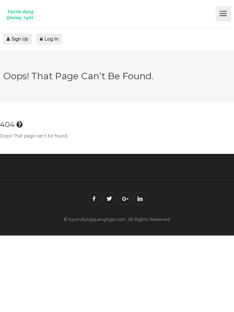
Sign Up (19, 39)
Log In (50, 39)
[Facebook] (94, 198)
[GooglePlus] (124, 198)
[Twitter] (109, 198)
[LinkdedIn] (140, 198)
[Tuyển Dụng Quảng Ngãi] (108, 14)
